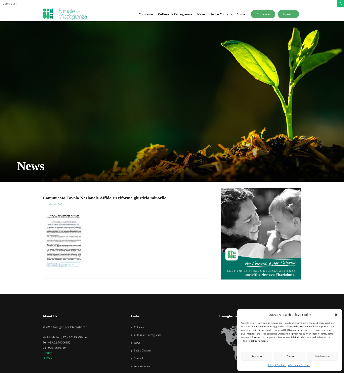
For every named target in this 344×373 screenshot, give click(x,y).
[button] (336, 315)
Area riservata (142, 366)
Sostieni (138, 358)
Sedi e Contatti (142, 350)
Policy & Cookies (277, 365)
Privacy (47, 358)
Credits (47, 353)
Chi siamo (139, 327)
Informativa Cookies (299, 365)
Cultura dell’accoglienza (147, 335)
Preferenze (322, 356)
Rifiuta (290, 356)
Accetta (257, 356)
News (137, 342)
